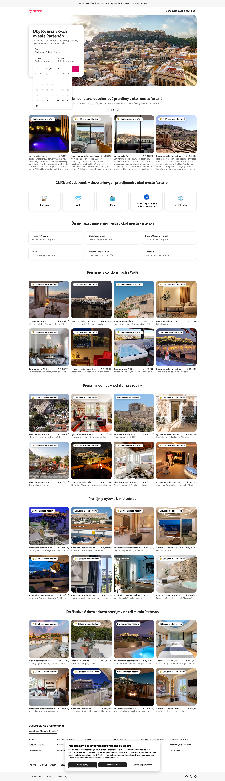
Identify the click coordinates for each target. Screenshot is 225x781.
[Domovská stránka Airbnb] (35, 11)
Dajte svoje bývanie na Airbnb (180, 11)
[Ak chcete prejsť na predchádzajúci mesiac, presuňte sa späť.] (37, 68)
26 (47, 100)
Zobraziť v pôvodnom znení (135, 3)
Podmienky (62, 776)
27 (52, 100)
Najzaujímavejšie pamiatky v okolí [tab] (43, 731)
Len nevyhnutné (112, 765)
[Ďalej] (117, 110)
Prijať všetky (82, 765)
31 (37, 106)
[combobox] (56, 52)
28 (58, 100)
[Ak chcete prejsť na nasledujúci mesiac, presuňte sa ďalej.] (67, 68)
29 (63, 100)
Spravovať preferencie (142, 765)
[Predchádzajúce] (108, 110)
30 (68, 100)
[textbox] (44, 61)
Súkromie (51, 776)
